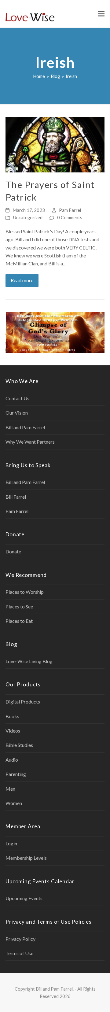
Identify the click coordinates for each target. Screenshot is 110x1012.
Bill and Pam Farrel (25, 427)
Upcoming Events (24, 898)
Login (11, 843)
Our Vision (17, 413)
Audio (12, 760)
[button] (101, 14)
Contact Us (17, 398)
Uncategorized (27, 217)
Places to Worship (25, 592)
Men (10, 789)
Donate (13, 551)
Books (12, 716)
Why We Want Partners (30, 442)
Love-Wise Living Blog (29, 661)
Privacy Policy (20, 939)
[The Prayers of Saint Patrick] (55, 144)
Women (14, 803)
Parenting (16, 774)
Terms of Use (19, 953)
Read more (22, 280)
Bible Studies (19, 745)
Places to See (19, 606)
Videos (13, 730)
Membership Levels (26, 858)
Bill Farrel (16, 497)
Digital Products (23, 701)
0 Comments (69, 217)
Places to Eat (19, 621)
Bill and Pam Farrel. (55, 989)
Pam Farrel (70, 210)
